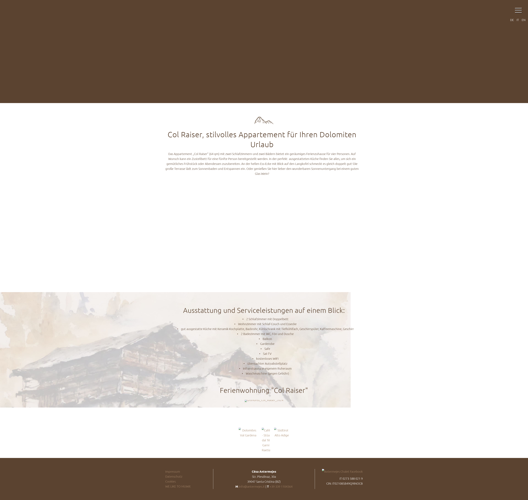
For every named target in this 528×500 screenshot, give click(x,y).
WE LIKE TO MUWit (178, 486)
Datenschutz (173, 476)
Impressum (172, 471)
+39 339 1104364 (281, 486)
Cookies (170, 481)
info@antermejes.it (252, 486)
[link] (264, 401)
